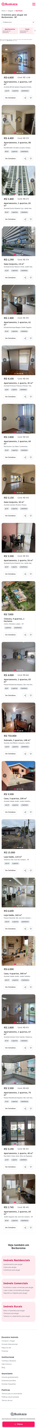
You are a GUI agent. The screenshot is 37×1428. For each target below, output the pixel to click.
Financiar (5, 1351)
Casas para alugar (9, 1267)
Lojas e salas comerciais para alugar (16, 1290)
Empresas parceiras (9, 1380)
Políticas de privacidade (10, 1397)
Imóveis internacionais (10, 1344)
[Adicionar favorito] (30, 97)
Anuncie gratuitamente (10, 1377)
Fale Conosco (7, 1364)
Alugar (12, 1341)
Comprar (5, 1341)
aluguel (10, 11)
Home (4, 11)
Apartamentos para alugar (12, 1264)
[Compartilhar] (25, 97)
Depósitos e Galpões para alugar (15, 1293)
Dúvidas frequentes (9, 1384)
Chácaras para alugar (11, 1313)
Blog (3, 1367)
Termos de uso (7, 1400)
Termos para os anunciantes (12, 1394)
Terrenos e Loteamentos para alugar (16, 1316)
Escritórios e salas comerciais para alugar (18, 1287)
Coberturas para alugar (11, 1270)
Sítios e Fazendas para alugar (14, 1311)
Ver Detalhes (10, 98)
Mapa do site (6, 1348)
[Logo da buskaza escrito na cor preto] (18, 1415)
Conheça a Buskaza (9, 1361)
